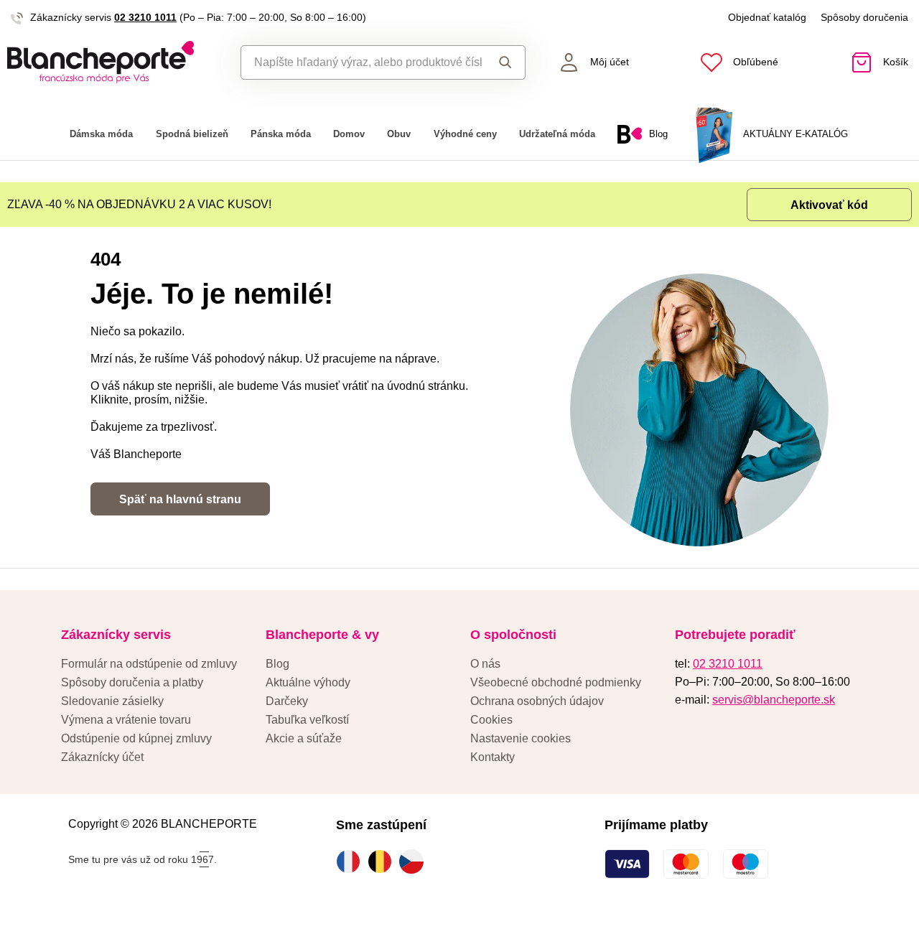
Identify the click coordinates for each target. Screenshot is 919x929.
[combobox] (361, 62)
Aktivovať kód (829, 205)
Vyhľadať (503, 62)
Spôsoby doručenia (864, 17)
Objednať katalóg (767, 17)
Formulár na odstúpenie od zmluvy (149, 664)
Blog (277, 664)
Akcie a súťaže (304, 738)
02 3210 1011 (145, 17)
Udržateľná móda (557, 134)
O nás (485, 664)
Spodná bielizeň (192, 134)
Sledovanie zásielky (112, 701)
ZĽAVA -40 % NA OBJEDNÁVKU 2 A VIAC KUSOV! (139, 204)
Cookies (491, 720)
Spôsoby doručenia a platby (132, 682)
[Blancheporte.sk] (115, 62)
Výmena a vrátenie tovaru (126, 720)
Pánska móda (281, 134)
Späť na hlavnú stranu (180, 499)
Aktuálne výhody (308, 682)
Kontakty (492, 757)
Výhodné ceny (465, 134)
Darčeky (287, 701)
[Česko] (415, 861)
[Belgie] (383, 861)
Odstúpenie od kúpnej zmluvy (136, 738)
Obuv (399, 134)
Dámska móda (101, 134)
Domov (349, 134)
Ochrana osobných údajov (537, 701)
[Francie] (352, 861)
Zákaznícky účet (102, 757)
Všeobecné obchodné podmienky (555, 682)
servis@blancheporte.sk (773, 700)
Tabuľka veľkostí (307, 720)
